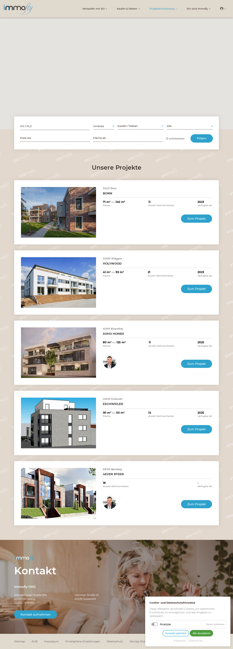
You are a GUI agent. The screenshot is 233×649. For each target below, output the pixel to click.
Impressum (179, 640)
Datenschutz (195, 640)
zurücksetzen (177, 138)
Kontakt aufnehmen (35, 614)
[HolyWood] (58, 282)
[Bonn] (58, 212)
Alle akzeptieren (201, 633)
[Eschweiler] (58, 423)
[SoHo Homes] (58, 352)
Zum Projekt (196, 218)
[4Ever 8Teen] (58, 493)
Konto (223, 9)
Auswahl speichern (175, 633)
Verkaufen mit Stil (93, 8)
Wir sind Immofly (197, 8)
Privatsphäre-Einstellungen (82, 641)
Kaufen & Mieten (127, 8)
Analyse (165, 624)
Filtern (202, 138)
